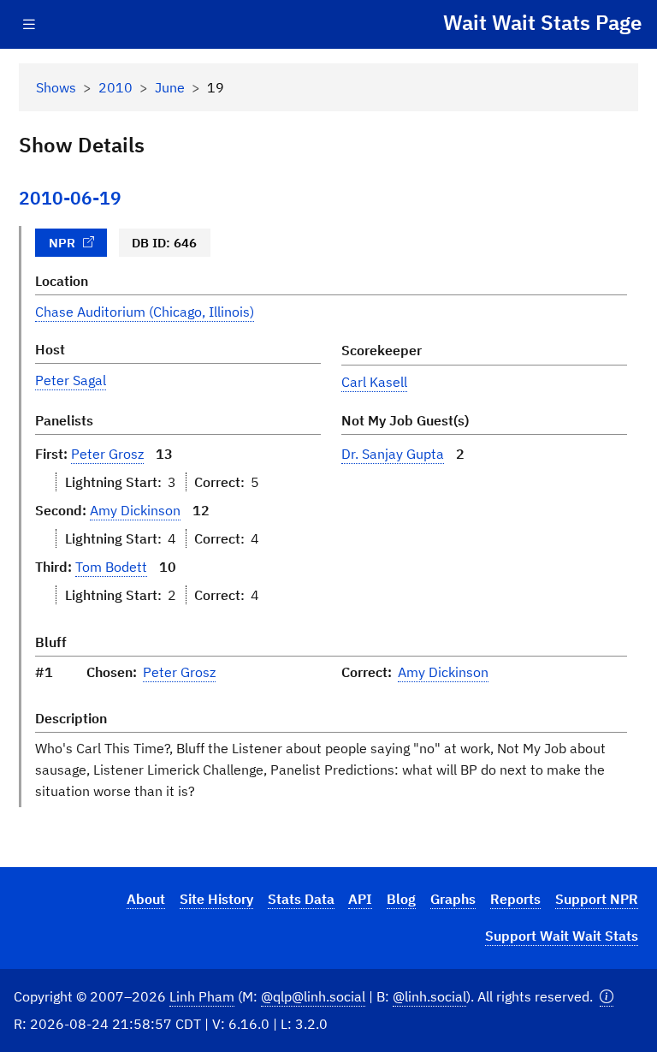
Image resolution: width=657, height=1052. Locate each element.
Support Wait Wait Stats (561, 935)
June (170, 87)
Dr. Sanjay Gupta (392, 453)
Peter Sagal (70, 380)
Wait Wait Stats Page (542, 22)
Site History (216, 898)
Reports (515, 898)
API (360, 898)
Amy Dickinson (135, 510)
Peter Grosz (107, 453)
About (146, 898)
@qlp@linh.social (313, 996)
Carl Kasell (374, 381)
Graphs (453, 898)
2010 (115, 87)
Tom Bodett (111, 566)
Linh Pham (201, 996)
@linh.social (429, 996)
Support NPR (596, 898)
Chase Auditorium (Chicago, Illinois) (144, 311)
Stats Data (301, 898)
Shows (56, 87)
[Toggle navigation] (29, 24)
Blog (401, 898)
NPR (62, 242)
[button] (606, 997)
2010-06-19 (70, 198)
